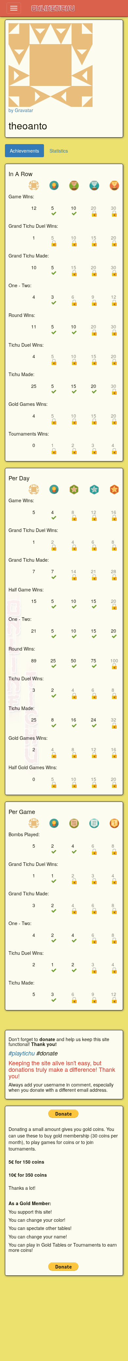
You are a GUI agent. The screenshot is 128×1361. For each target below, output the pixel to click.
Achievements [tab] (24, 150)
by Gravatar (21, 110)
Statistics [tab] (59, 150)
